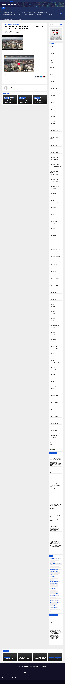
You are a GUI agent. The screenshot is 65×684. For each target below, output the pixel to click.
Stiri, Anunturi (52, 602)
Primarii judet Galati (53, 388)
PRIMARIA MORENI (53, 242)
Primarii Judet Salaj (53, 414)
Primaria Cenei (52, 123)
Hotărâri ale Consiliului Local (54, 578)
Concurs (51, 60)
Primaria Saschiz (52, 327)
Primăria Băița (52, 90)
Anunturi (5, 97)
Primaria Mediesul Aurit (54, 237)
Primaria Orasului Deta (10, 97)
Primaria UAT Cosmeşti (54, 365)
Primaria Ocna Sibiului (53, 269)
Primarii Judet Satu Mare (54, 416)
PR (40, 666)
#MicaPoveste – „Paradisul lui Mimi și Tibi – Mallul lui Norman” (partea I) (56, 508)
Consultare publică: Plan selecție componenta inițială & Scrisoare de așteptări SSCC (56, 519)
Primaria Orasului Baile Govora (55, 276)
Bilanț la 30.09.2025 (53, 472)
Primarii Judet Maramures (22, 7)
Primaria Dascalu (52, 195)
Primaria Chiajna (52, 128)
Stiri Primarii (19, 666)
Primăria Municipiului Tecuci (54, 254)
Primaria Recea (52, 308)
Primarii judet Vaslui (18, 14)
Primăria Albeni (52, 81)
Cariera (57, 571)
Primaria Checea (52, 125)
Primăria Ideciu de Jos (53, 221)
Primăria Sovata (52, 334)
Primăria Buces (52, 116)
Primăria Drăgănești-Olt (54, 202)
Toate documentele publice (54, 607)
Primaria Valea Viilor (53, 372)
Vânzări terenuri (57, 609)
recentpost (59, 598)
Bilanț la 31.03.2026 (53, 470)
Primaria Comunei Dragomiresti (55, 164)
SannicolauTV (52, 600)
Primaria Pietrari (52, 297)
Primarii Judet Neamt (45, 7)
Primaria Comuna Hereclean (54, 140)
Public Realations (44, 666)
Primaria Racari (52, 306)
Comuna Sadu (52, 55)
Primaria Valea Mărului (53, 369)
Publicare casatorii (52, 595)
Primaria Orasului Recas (54, 290)
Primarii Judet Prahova (53, 411)
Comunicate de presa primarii (27, 666)
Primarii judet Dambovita (8, 19)
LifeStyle (51, 69)
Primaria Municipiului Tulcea (54, 258)
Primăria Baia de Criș (53, 88)
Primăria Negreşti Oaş (53, 264)
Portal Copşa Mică (53, 76)
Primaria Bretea (52, 114)
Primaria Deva (52, 200)
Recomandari (52, 439)
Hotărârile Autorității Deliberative (54, 581)
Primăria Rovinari (52, 318)
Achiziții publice (52, 558)
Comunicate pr (19, 19)
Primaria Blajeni (52, 102)
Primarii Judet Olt (53, 409)
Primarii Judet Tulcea (42, 12)
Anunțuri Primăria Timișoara (54, 569)
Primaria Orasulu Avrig (53, 273)
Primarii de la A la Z (9, 4)
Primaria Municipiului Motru (54, 251)
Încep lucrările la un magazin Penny (9, 100)
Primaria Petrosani (53, 294)
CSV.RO (25, 672)
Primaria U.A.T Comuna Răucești (55, 362)
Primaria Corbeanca (53, 188)
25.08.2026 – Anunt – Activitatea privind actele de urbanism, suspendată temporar (55, 489)
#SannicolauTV (17, 32)
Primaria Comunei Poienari (54, 179)
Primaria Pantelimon (53, 292)
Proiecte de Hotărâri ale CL (54, 593)
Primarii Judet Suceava (8, 12)
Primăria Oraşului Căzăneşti (54, 278)
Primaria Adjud (52, 79)
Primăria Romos (52, 313)
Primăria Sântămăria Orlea (54, 325)
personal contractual (53, 590)
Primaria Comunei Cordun (54, 157)
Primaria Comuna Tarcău (54, 145)
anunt (56, 558)
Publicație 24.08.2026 (53, 526)
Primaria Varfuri (52, 374)
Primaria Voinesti (52, 376)
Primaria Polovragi (53, 299)
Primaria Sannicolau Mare (9, 24)
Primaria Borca (52, 107)
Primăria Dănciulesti (53, 193)
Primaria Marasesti (53, 230)
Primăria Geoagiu (52, 214)
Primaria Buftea (52, 118)
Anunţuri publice (52, 567)
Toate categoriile (52, 605)
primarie (11, 31)
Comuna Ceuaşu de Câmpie (54, 48)
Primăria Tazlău (52, 353)
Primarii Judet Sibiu (53, 418)
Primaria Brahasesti (53, 111)
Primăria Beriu (52, 97)
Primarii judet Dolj (53, 386)
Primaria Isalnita (52, 223)
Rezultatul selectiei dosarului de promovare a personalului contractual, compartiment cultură (55, 542)
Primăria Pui (52, 304)
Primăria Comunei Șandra (54, 181)
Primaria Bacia (52, 86)
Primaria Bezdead (53, 100)
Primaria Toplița (52, 355)
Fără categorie (52, 574)
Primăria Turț (52, 360)
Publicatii (57, 595)
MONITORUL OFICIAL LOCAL (54, 586)
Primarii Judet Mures (34, 7)
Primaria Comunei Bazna (54, 147)
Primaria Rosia (52, 315)
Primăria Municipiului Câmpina (55, 249)
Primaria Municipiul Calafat (54, 247)
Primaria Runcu (52, 320)
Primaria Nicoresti (53, 266)
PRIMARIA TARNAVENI (54, 348)
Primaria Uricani (52, 367)
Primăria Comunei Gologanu (54, 176)
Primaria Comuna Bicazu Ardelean (55, 135)
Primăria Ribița (52, 311)
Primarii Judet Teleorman (20, 12)
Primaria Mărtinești (53, 233)
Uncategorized (52, 449)
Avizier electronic (52, 571)
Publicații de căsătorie (53, 598)
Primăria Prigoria (52, 301)
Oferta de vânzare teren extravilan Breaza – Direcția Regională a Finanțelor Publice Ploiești (55, 501)
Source (5, 74)
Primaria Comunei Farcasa (54, 168)
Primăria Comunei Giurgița (54, 174)
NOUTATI (51, 588)
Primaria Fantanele (53, 207)
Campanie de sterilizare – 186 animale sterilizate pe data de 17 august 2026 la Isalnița (55, 529)
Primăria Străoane (53, 339)
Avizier (60, 569)
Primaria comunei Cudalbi (54, 159)
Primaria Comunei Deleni (54, 161)
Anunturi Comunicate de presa (54, 560)
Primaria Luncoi (52, 228)
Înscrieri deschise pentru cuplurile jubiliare (23, 101)
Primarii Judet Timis (32, 12)
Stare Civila (56, 600)
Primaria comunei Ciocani (54, 154)
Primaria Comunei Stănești (54, 186)
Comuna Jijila (52, 53)
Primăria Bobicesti (53, 104)
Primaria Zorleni (52, 381)
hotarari (56, 574)
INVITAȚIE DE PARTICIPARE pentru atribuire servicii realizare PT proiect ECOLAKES (35, 80)
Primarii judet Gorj (53, 393)
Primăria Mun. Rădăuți (53, 244)
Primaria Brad (52, 109)
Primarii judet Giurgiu (53, 390)
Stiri (50, 442)
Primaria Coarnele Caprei (54, 130)
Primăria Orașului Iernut (54, 285)
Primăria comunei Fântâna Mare (55, 166)
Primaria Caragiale (53, 121)
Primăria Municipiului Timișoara (55, 256)
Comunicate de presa (35, 666)
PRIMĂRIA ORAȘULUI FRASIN (55, 283)
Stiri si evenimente (57, 602)
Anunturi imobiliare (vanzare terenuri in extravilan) (55, 564)
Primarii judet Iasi (40, 14)
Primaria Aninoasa (53, 83)
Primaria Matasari (53, 235)
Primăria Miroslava (53, 240)
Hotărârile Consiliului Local (53, 583)
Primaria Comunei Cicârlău (54, 152)
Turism (51, 444)
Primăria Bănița (52, 95)
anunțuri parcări (58, 567)
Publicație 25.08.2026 (9, 658)
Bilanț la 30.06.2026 (53, 467)
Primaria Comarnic (53, 132)
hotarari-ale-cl (52, 576)
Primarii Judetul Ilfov (10, 7)
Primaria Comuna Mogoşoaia (55, 143)
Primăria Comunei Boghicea (54, 150)
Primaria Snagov (52, 332)
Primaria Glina (52, 216)
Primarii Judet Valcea (7, 14)
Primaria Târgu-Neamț (53, 346)
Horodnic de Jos (52, 67)
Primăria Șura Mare (53, 341)
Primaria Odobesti (53, 271)
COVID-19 (51, 62)
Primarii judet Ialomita (51, 14)
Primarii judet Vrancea (30, 14)
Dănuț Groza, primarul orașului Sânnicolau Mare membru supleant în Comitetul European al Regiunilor (14, 80)
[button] (60, 13)
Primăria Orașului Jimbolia (54, 287)
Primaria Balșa (52, 93)
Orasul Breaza (52, 74)
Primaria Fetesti (52, 209)
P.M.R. (54, 588)
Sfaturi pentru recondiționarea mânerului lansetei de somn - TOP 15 (55, 631)
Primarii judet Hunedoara (54, 395)
